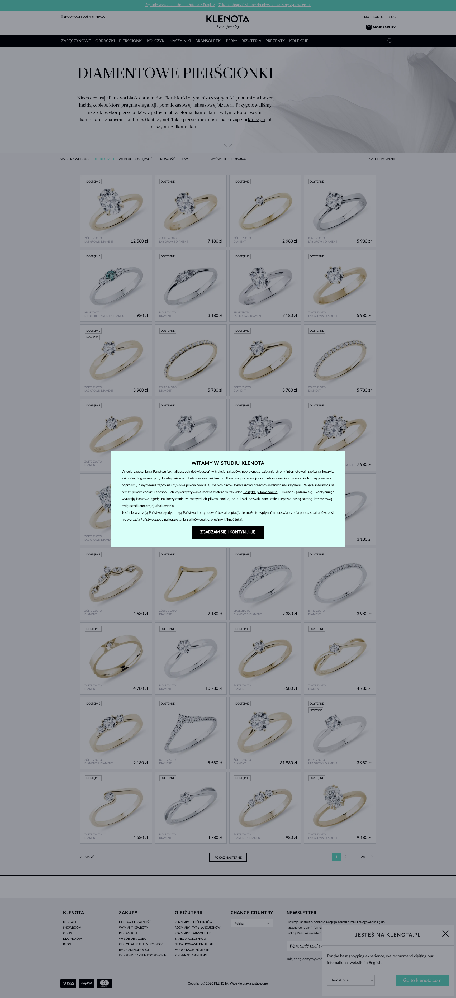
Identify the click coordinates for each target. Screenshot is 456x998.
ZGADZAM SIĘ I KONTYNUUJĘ (227, 532)
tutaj (238, 519)
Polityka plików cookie (260, 492)
